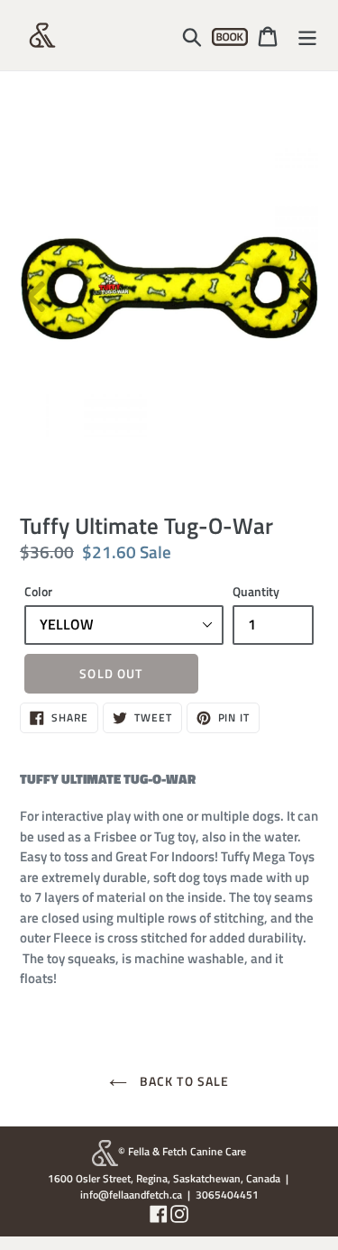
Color (38, 591)
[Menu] (307, 35)
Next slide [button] (305, 288)
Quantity (256, 591)
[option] (169, 288)
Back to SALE (183, 1080)
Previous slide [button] (33, 288)
